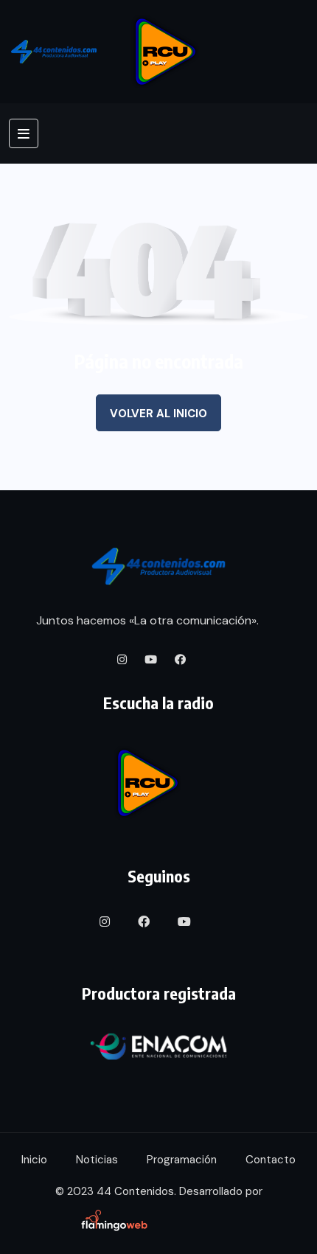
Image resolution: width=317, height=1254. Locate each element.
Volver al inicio (158, 413)
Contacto (270, 1159)
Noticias (97, 1159)
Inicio (34, 1159)
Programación (182, 1159)
